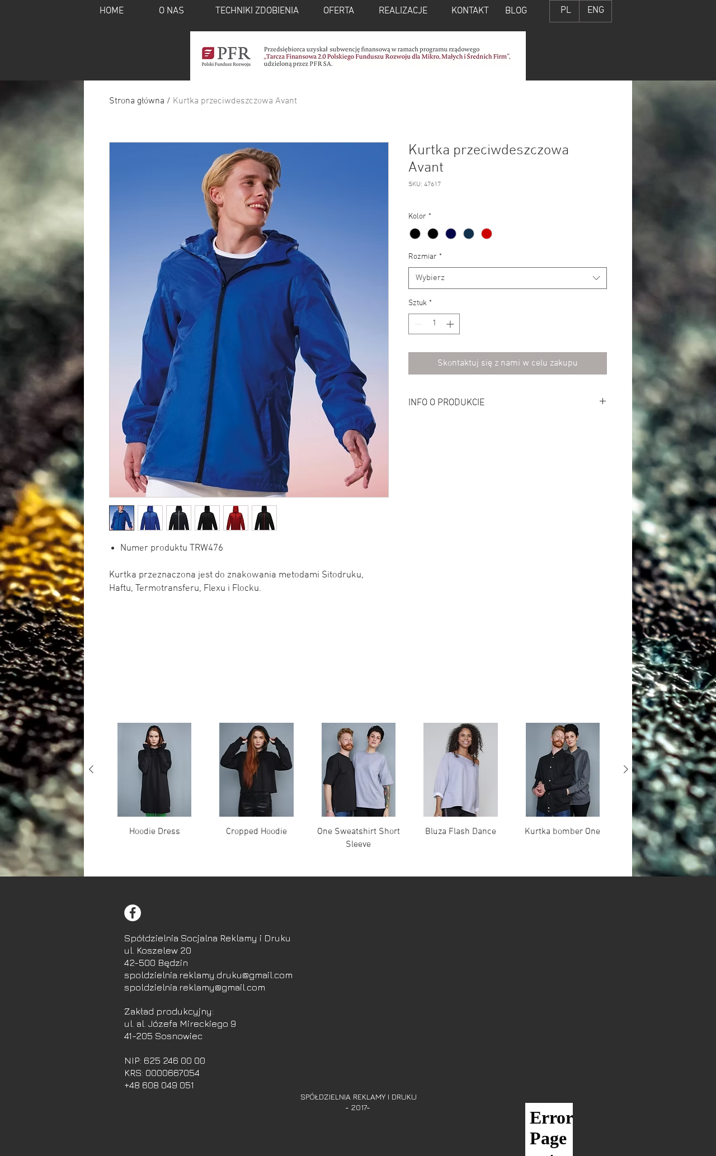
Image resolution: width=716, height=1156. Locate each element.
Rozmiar (425, 257)
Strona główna (136, 101)
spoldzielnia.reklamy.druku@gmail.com (208, 974)
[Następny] (626, 769)
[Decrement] (417, 324)
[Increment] (451, 324)
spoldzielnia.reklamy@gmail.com (194, 987)
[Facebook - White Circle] (132, 912)
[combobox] (507, 278)
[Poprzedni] (91, 769)
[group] (358, 795)
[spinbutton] (434, 324)
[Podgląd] (154, 770)
